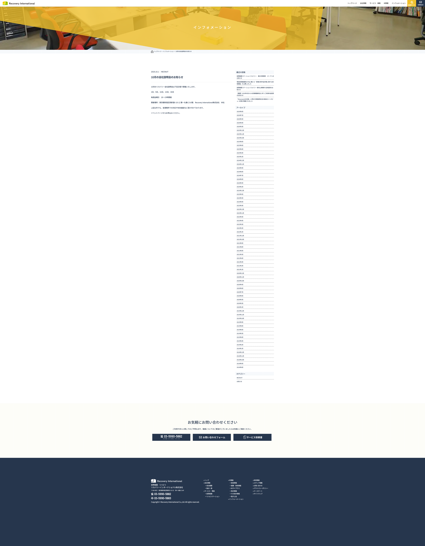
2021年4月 (240, 258)
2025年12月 (240, 130)
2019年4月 (240, 337)
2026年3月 (240, 127)
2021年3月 (240, 262)
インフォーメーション (236, 499)
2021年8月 (240, 247)
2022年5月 (240, 217)
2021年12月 (240, 236)
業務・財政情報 (236, 485)
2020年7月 (240, 292)
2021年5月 (240, 254)
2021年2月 (240, 266)
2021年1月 (240, 270)
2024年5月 (240, 183)
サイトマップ (258, 494)
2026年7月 (240, 115)
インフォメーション (399, 3)
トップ (207, 480)
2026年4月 (240, 123)
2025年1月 (240, 157)
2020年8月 (240, 288)
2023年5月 (240, 198)
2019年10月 (240, 318)
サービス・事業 (375, 3)
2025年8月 (240, 142)
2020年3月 (240, 303)
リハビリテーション (213, 496)
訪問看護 (209, 494)
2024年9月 (240, 168)
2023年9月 (240, 194)
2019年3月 (240, 341)
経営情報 (234, 483)
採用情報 (257, 480)
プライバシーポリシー (261, 488)
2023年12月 (240, 191)
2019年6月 (240, 330)
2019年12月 (240, 311)
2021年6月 (240, 251)
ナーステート (258, 491)
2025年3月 (240, 153)
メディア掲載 (258, 483)
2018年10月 (240, 360)
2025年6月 (240, 145)
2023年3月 (240, 206)
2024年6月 (240, 179)
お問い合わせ (258, 485)
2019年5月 (240, 333)
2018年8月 (240, 367)
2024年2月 (240, 187)
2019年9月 (240, 322)
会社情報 (363, 3)
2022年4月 (240, 221)
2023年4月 (240, 202)
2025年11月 (240, 134)
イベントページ (157, 113)
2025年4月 (240, 149)
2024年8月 (240, 172)
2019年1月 (240, 349)
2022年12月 (240, 209)
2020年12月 (240, 273)
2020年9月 (240, 285)
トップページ (352, 3)
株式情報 (234, 491)
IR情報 (386, 3)
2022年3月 (240, 224)
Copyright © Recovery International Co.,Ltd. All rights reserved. (175, 502)
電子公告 (234, 496)
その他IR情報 (235, 494)
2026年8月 (240, 112)
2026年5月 (240, 119)
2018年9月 (240, 364)
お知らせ (239, 381)
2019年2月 (240, 345)
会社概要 (209, 485)
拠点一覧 (209, 488)
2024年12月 (240, 160)
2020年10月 (240, 281)
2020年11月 (240, 277)
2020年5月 (240, 300)
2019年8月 (240, 326)
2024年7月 (240, 175)
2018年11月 (240, 356)
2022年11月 (240, 213)
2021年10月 (240, 239)
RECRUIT (164, 71)
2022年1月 (240, 232)
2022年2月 (240, 228)
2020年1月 (240, 307)
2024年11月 (240, 164)
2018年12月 (240, 352)
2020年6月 (240, 296)
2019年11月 (240, 315)
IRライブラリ (235, 488)
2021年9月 (240, 243)
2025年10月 (240, 138)
